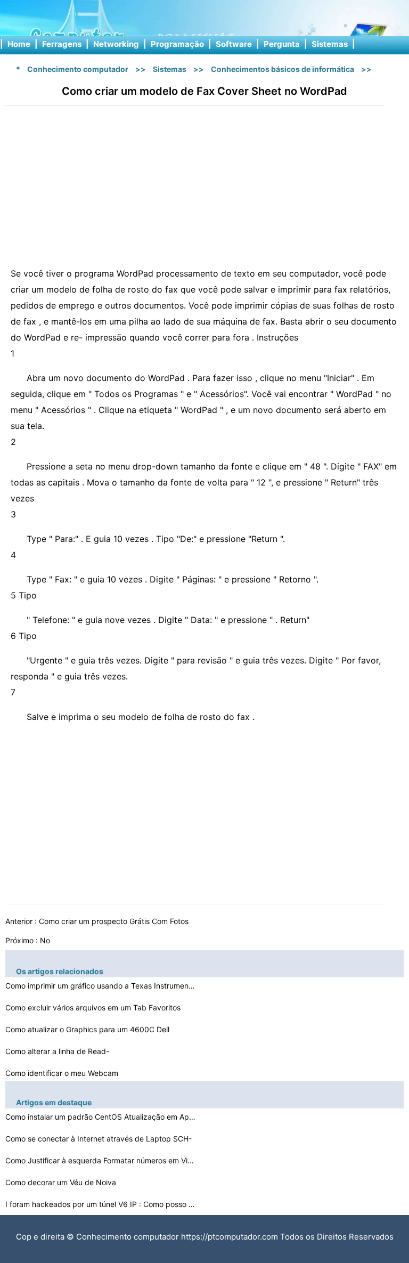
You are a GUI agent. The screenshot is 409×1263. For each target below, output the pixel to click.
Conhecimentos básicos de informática (282, 69)
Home (18, 44)
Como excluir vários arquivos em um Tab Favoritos (94, 1007)
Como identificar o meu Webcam (62, 1073)
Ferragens (61, 44)
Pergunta (282, 44)
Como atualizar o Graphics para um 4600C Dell (88, 1029)
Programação (177, 44)
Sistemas (330, 44)
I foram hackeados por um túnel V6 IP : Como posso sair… (101, 1204)
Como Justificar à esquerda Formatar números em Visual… (101, 1160)
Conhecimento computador (77, 69)
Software (234, 44)
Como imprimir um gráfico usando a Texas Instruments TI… (101, 985)
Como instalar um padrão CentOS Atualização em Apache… (101, 1116)
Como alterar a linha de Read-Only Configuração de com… (57, 1053)
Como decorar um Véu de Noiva (61, 1182)
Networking (116, 44)
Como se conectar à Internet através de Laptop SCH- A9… (98, 1140)
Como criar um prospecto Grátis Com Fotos (115, 921)
